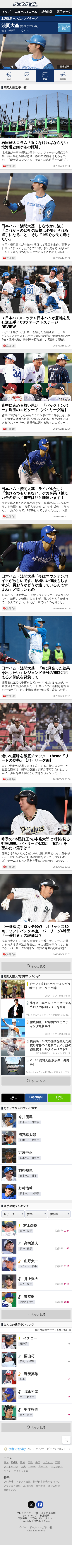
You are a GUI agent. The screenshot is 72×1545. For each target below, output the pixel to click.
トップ (6, 11)
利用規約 (44, 1515)
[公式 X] (31, 1504)
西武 (57, 1462)
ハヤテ (7, 1471)
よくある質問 (48, 1513)
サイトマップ (30, 1515)
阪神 (22, 1462)
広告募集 (22, 1518)
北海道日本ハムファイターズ (19, 18)
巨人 (6, 1462)
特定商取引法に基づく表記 (36, 1521)
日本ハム (43, 1466)
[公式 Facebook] (39, 1504)
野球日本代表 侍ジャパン (46, 1481)
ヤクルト (48, 1462)
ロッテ (32, 1466)
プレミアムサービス (27, 1513)
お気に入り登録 (64, 27)
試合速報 (47, 11)
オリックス (57, 1466)
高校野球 (28, 1485)
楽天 (23, 1466)
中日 (37, 1462)
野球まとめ (10, 1490)
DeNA (14, 1462)
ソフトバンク (11, 1466)
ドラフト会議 (23, 1481)
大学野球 (40, 1485)
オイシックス (21, 1471)
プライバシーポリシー (42, 1518)
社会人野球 (54, 1485)
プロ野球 (8, 1481)
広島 (30, 1462)
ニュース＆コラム (26, 11)
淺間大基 (10, 25)
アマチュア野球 (12, 1485)
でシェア (13, 1097)
